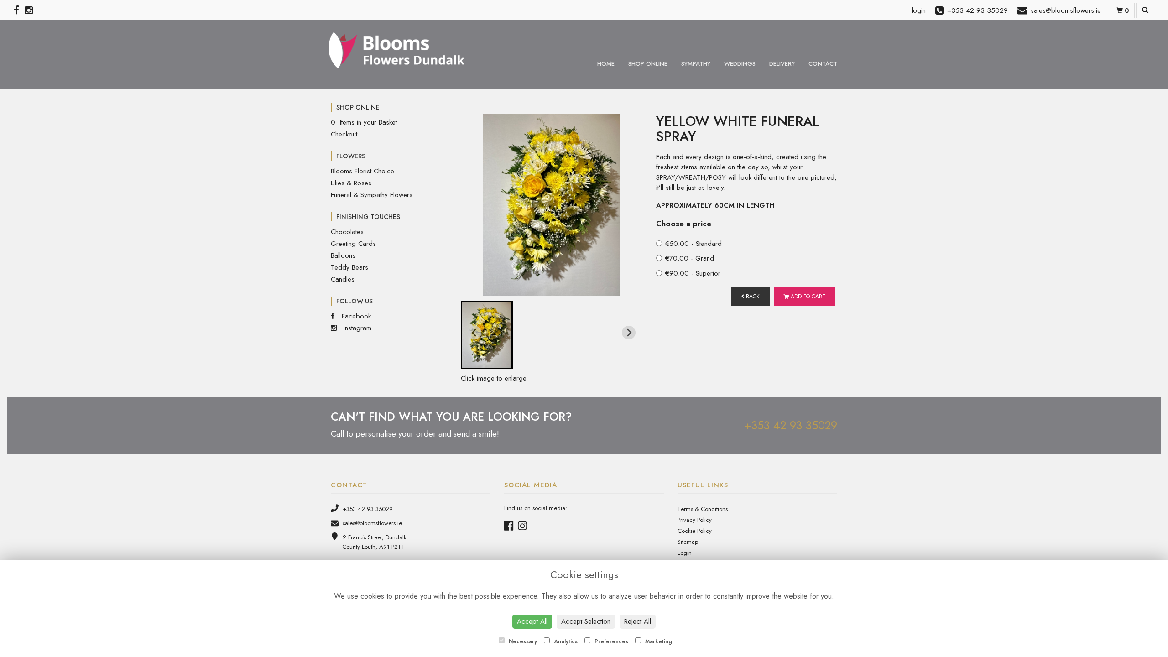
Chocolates (347, 232)
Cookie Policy (695, 531)
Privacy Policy (695, 520)
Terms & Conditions (703, 509)
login (919, 10)
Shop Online (647, 63)
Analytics (565, 641)
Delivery (782, 63)
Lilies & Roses (351, 183)
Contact (822, 63)
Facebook (355, 316)
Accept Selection (585, 621)
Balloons (343, 255)
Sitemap (688, 541)
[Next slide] (629, 332)
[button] (487, 335)
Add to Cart (807, 296)
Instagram (356, 328)
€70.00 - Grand (689, 258)
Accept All (532, 621)
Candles (343, 279)
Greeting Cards (353, 244)
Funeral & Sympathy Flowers (371, 195)
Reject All (637, 621)
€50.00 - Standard (693, 244)
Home (606, 63)
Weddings (740, 63)
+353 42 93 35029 (790, 425)
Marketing (657, 641)
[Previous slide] (474, 332)
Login (685, 552)
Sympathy (695, 63)
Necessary (522, 641)
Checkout (344, 134)
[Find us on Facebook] (19, 10)
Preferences (610, 641)
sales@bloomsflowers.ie (371, 523)
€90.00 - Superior (692, 273)
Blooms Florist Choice (362, 171)
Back (752, 296)
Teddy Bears (349, 267)
